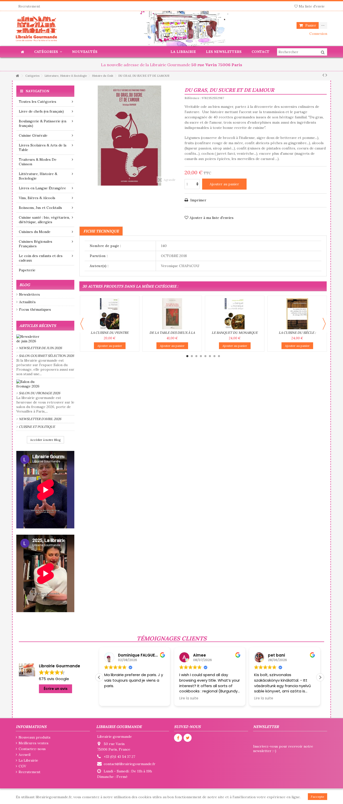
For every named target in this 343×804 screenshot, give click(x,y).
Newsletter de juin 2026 (40, 348)
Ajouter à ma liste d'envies (212, 217)
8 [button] (219, 356)
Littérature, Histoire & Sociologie (38, 176)
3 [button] (196, 356)
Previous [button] (81, 324)
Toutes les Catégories (37, 101)
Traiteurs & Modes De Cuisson (37, 161)
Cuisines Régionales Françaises (35, 243)
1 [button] (187, 356)
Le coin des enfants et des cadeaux (41, 258)
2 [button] (192, 356)
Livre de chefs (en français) (41, 111)
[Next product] (326, 75)
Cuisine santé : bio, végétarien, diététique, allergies (44, 219)
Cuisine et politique (37, 427)
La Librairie (28, 760)
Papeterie (27, 270)
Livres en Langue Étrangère (42, 188)
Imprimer (197, 200)
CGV (22, 766)
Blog (24, 284)
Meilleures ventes (33, 743)
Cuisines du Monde (34, 231)
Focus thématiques (35, 309)
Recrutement (29, 6)
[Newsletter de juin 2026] (45, 338)
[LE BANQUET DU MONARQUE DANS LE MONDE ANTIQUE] (234, 313)
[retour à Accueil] (17, 76)
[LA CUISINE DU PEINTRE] (109, 313)
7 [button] (214, 356)
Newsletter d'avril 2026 (40, 419)
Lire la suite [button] (113, 698)
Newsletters (29, 294)
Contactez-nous (32, 749)
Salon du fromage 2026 (39, 393)
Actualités (27, 302)
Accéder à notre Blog (45, 440)
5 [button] (205, 356)
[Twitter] (188, 738)
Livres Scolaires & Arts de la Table (42, 147)
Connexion (317, 33)
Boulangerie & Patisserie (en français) (42, 123)
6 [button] (210, 356)
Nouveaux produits (34, 737)
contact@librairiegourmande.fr (129, 764)
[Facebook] (178, 738)
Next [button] (324, 324)
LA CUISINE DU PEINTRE (110, 333)
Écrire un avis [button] (56, 688)
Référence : (193, 98)
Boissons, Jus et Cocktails (40, 207)
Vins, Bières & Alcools (37, 198)
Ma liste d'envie (311, 6)
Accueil (24, 754)
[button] (320, 677)
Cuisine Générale (33, 135)
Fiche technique (101, 231)
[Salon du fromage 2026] (45, 383)
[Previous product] (323, 75)
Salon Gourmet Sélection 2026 (46, 356)
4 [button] (201, 356)
